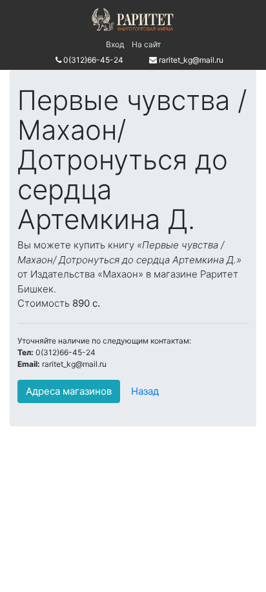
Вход (115, 44)
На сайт (146, 44)
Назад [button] (145, 391)
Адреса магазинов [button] (69, 391)
